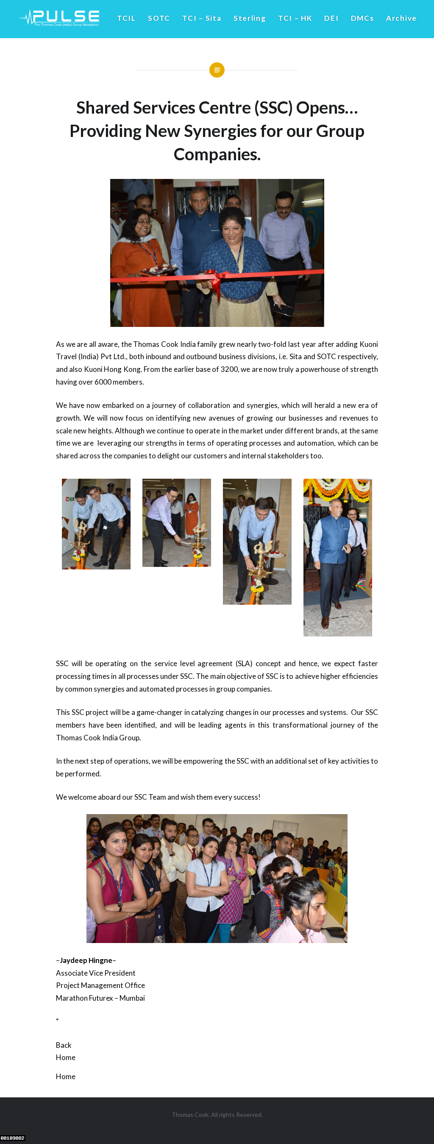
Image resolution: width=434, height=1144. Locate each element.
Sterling (250, 18)
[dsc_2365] (176, 564)
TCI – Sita (201, 18)
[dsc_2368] (96, 566)
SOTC (159, 18)
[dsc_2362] (338, 633)
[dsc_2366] (257, 601)
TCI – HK (295, 18)
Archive (401, 18)
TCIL (126, 18)
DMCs (362, 18)
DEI (331, 18)
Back (64, 1045)
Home (65, 1057)
